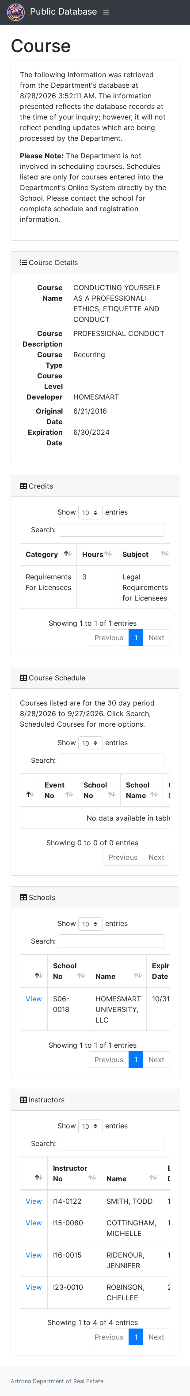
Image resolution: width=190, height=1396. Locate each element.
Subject (135, 554)
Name (105, 976)
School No (95, 790)
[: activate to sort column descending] (29, 790)
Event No (55, 790)
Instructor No (70, 1173)
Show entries (92, 512)
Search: (43, 529)
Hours (92, 554)
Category (42, 554)
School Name (137, 790)
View (34, 998)
